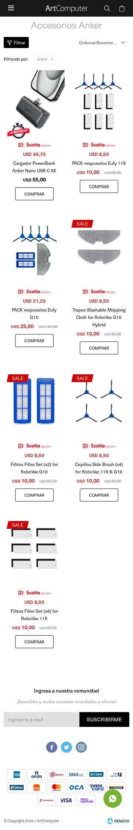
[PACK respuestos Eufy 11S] (98, 100)
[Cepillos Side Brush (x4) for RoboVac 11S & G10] (98, 401)
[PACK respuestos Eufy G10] (34, 247)
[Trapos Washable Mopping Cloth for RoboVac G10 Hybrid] (98, 247)
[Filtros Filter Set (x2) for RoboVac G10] (34, 401)
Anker (42, 59)
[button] (107, 8)
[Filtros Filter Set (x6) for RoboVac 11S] (34, 548)
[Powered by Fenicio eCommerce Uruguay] (118, 820)
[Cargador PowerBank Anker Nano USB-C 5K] (34, 100)
